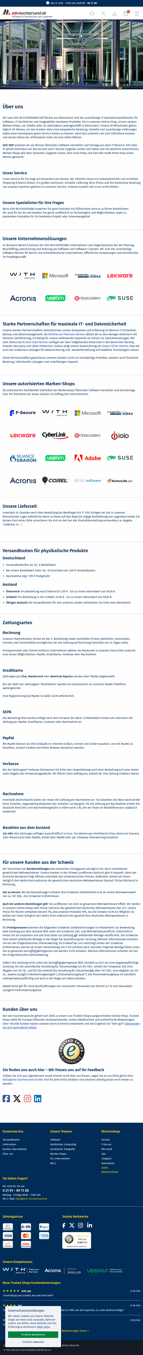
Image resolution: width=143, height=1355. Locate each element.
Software (55, 1139)
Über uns (8, 1153)
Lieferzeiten (9, 1144)
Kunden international (15, 1149)
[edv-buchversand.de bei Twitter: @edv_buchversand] (72, 1226)
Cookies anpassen (33, 1341)
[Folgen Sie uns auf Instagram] (81, 1226)
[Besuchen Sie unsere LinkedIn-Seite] (90, 1226)
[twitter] (17, 1100)
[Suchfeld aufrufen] (92, 13)
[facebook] (6, 1100)
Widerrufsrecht (70, 1345)
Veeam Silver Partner (115, 346)
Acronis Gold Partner (35, 342)
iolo (103, 1153)
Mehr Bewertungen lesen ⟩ (71, 1330)
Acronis (105, 1139)
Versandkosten (11, 1139)
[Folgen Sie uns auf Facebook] (64, 1226)
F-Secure (106, 1144)
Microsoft (106, 1149)
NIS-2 (53, 1163)
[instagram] (27, 1100)
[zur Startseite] (26, 11)
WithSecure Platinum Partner (66, 334)
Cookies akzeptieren (33, 1334)
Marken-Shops (58, 1153)
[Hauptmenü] (137, 13)
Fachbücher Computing (63, 1144)
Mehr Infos (43, 1326)
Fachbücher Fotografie (62, 1149)
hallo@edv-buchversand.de (20, 1079)
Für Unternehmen (60, 1158)
